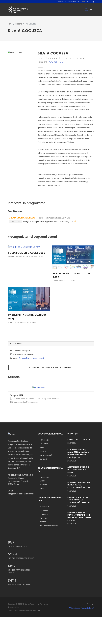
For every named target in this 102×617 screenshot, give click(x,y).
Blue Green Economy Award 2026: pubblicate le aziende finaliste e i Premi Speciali (78, 453)
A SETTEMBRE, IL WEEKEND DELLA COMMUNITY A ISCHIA (78, 470)
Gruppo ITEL (56, 61)
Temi (42, 488)
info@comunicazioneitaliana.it (82, 608)
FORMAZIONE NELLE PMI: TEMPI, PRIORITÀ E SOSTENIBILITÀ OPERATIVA (79, 500)
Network (43, 484)
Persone (18, 24)
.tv (88, 2)
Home (10, 24)
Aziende (43, 521)
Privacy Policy (13, 610)
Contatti (43, 459)
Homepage (44, 440)
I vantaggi (44, 514)
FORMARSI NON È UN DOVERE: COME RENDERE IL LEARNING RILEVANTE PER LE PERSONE (79, 516)
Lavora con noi (46, 455)
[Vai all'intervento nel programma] (75, 221)
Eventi (42, 447)
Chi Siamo (44, 443)
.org (92, 2)
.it (78, 2)
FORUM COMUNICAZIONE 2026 (22, 218)
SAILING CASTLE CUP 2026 (78, 439)
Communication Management (31, 358)
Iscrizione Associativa (49, 525)
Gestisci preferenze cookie (29, 610)
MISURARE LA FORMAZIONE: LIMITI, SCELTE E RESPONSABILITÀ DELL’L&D (79, 485)
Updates (43, 451)
